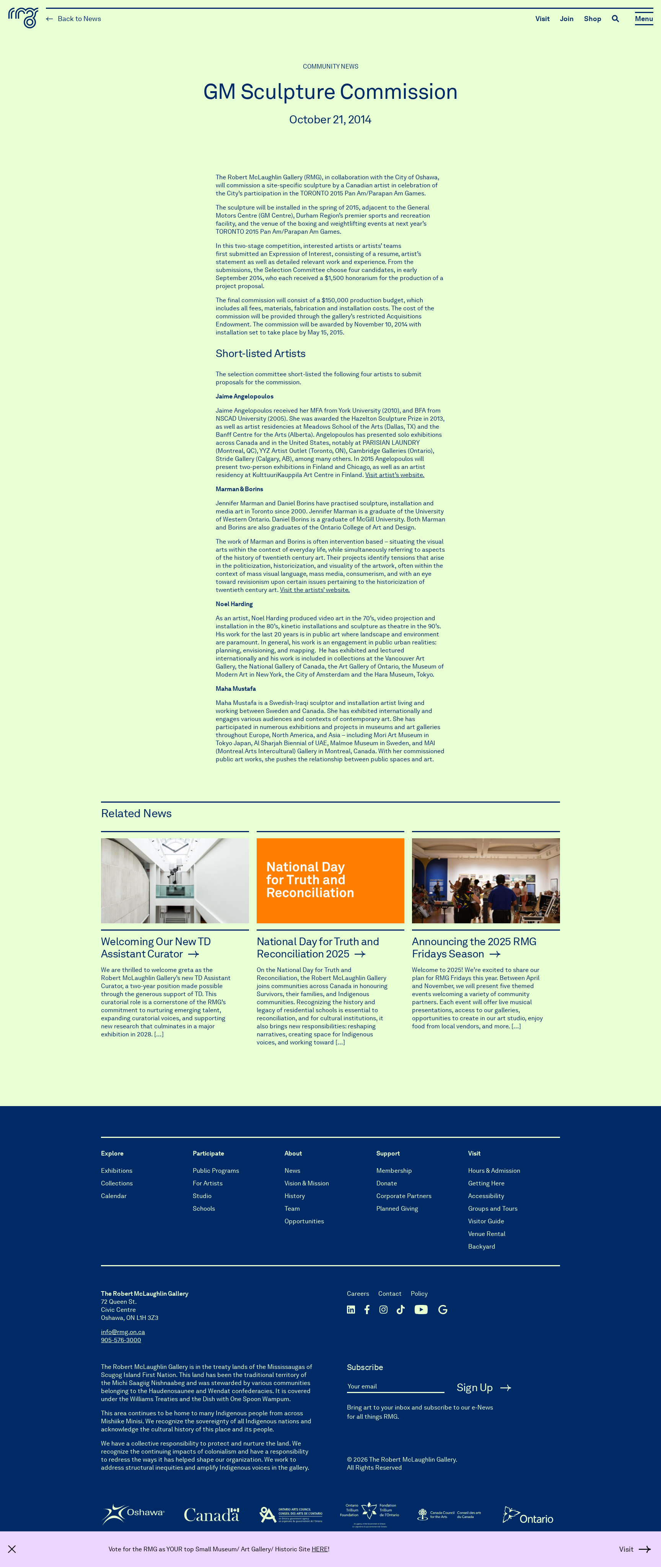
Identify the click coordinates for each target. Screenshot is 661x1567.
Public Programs (216, 1170)
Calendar (114, 1196)
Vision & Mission (307, 1183)
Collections (117, 1183)
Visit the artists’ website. (315, 589)
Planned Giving (397, 1208)
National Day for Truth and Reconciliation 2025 (318, 947)
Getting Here (486, 1183)
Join (567, 19)
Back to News (78, 19)
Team (292, 1208)
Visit (543, 19)
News (292, 1170)
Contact (390, 1293)
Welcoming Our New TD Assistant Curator (156, 947)
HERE (320, 1549)
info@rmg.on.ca (123, 1332)
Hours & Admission (494, 1170)
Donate (386, 1183)
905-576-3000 (121, 1340)
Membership (394, 1170)
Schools (204, 1208)
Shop (592, 19)
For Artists (208, 1183)
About (293, 1153)
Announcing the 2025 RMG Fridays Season (474, 947)
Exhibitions (116, 1170)
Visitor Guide (486, 1221)
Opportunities (304, 1221)
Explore (112, 1153)
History (295, 1196)
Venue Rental (486, 1234)
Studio (202, 1196)
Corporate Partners (403, 1196)
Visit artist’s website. (395, 475)
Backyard (481, 1246)
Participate (208, 1153)
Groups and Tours (493, 1208)
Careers (358, 1293)
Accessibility (486, 1196)
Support (388, 1153)
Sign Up (476, 1387)
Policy (419, 1293)
